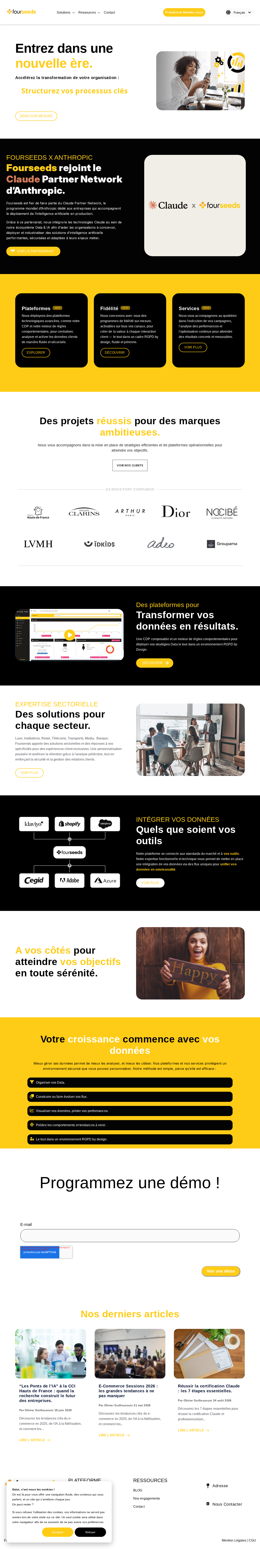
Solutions (63, 12)
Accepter (57, 1532)
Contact (109, 12)
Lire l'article (32, 1440)
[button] (227, 1486)
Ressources (87, 12)
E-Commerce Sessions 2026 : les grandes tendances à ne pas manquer (128, 1391)
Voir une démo (221, 1271)
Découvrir (115, 352)
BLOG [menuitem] (137, 1490)
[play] (69, 635)
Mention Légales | (235, 1540)
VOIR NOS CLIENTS (130, 465)
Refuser (90, 1532)
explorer (36, 352)
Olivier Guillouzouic (39, 1410)
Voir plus (193, 347)
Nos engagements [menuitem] (146, 1498)
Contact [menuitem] (139, 1506)
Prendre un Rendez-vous (184, 12)
